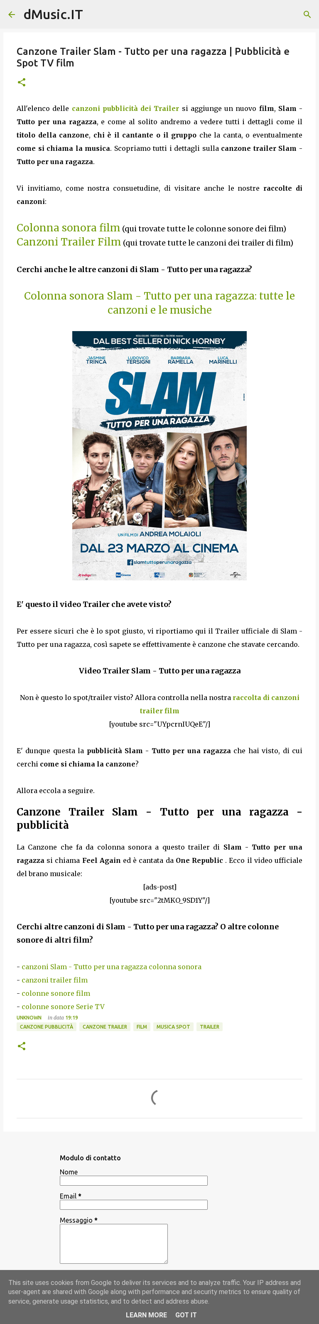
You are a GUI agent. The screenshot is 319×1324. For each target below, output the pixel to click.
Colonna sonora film (68, 227)
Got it (186, 1315)
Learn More (146, 1315)
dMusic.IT (53, 14)
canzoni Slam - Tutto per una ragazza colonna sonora (111, 967)
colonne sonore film (56, 993)
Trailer (209, 1026)
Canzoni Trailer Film (69, 242)
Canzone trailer (105, 1026)
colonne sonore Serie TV (63, 1006)
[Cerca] (307, 15)
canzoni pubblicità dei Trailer (125, 108)
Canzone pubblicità (46, 1026)
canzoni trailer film (55, 980)
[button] (22, 82)
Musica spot (173, 1026)
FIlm (142, 1026)
